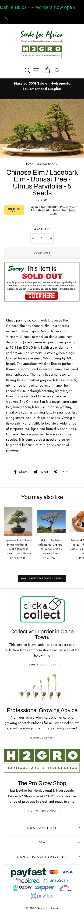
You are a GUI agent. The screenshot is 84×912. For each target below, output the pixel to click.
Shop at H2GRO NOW (42, 810)
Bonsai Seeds (47, 164)
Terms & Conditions (42, 664)
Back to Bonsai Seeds (45, 578)
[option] (42, 86)
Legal (42, 842)
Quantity (42, 229)
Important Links (42, 828)
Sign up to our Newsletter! (42, 857)
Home (28, 164)
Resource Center (42, 737)
